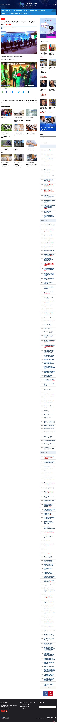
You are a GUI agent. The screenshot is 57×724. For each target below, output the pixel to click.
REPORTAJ (28, 10)
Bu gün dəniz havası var (48, 414)
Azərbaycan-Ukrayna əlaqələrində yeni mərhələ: (49, 621)
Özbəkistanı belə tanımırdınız (49, 346)
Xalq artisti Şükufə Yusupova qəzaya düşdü (49, 341)
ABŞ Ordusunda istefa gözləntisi (48, 418)
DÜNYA (24, 10)
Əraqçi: (49, 492)
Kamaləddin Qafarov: (49, 191)
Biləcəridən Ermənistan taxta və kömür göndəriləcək (49, 372)
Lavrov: (49, 243)
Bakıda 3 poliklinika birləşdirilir (48, 514)
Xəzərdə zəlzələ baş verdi (49, 425)
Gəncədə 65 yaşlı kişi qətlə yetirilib (49, 501)
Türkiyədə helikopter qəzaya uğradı (49, 321)
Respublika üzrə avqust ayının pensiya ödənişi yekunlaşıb (31, 165)
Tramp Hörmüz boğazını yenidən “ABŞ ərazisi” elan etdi (49, 216)
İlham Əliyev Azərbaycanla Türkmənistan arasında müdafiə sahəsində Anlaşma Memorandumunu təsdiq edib (49, 607)
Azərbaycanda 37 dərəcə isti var (49, 397)
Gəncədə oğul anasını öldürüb (48, 569)
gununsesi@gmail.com (25, 706)
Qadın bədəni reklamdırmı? (49, 666)
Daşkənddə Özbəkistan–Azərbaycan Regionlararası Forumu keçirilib (49, 238)
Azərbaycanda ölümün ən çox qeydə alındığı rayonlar (49, 444)
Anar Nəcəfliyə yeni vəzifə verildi (49, 497)
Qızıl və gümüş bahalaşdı (49, 428)
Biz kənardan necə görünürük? (47, 212)
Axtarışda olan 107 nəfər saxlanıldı (48, 283)
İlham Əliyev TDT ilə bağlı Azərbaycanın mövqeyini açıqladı (49, 684)
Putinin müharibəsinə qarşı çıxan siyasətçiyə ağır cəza (49, 234)
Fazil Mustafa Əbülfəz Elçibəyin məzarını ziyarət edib (49, 154)
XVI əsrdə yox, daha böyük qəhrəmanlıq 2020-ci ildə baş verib (49, 601)
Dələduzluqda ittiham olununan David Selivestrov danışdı (43, 92)
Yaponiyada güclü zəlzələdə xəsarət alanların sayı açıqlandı (49, 201)
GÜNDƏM (6, 10)
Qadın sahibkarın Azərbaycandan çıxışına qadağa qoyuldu (48, 259)
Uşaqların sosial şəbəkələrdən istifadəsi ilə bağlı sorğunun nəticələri (49, 654)
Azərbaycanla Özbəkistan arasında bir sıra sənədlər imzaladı (49, 274)
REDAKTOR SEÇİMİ (33, 10)
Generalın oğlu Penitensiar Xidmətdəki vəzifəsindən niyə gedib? (52, 55)
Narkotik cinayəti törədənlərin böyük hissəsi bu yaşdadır (49, 406)
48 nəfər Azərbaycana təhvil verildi (49, 585)
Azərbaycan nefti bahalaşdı (49, 317)
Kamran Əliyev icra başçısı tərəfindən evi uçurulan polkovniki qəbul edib (43, 72)
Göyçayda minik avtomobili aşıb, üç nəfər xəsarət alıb (49, 488)
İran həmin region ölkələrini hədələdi (49, 176)
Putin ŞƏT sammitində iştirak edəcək (49, 549)
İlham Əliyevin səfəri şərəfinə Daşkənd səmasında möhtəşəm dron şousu (49, 207)
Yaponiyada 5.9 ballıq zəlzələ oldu (49, 251)
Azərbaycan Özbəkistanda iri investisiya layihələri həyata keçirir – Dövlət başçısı (49, 670)
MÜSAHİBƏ (40, 10)
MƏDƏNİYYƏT (3, 13)
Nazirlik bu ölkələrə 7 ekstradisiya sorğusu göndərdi (48, 536)
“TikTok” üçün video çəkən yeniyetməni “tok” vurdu (49, 292)
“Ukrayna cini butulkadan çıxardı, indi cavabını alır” (49, 269)
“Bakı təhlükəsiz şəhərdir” (49, 302)
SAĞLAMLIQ (21, 13)
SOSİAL (43, 10)
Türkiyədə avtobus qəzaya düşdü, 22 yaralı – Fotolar (49, 356)
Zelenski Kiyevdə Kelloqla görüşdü (49, 279)
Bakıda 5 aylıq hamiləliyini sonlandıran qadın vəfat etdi (6, 165)
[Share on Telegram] (24, 92)
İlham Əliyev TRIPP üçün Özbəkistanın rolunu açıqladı (49, 659)
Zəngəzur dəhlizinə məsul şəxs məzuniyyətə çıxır (49, 389)
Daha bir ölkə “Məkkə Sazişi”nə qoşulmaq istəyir (49, 363)
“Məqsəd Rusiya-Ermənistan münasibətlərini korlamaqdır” (49, 225)
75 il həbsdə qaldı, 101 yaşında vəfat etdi (48, 437)
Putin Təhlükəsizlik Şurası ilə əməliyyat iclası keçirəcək (49, 635)
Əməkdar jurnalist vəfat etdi (49, 440)
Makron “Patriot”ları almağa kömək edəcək (49, 255)
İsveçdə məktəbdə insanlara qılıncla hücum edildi (49, 510)
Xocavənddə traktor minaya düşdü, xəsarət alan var (6, 151)
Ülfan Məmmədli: (49, 483)
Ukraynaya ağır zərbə (49, 401)
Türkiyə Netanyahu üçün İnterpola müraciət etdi (48, 561)
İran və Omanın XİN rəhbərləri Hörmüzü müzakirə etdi (49, 462)
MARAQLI (29, 13)
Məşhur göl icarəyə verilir (49, 359)
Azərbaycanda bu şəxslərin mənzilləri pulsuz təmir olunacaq (49, 432)
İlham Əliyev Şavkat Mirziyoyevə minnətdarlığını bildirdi (49, 612)
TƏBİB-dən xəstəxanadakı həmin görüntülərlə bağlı (18, 165)
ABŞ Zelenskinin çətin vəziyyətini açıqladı (48, 644)
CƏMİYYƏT (20, 10)
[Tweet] (20, 92)
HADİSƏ (16, 13)
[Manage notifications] (54, 721)
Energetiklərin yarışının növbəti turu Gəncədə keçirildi (19, 120)
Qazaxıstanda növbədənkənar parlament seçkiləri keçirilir (49, 196)
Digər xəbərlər (48, 687)
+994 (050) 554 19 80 (25, 704)
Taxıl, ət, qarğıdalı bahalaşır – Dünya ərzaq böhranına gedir (49, 422)
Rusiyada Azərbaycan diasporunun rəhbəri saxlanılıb (48, 505)
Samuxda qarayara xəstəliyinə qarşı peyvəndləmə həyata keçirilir (49, 527)
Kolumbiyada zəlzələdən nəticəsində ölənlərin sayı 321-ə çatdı (49, 474)
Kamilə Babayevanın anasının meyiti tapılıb (52, 90)
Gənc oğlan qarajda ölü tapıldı (48, 470)
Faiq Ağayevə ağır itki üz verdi (48, 305)
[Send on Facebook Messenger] (14, 92)
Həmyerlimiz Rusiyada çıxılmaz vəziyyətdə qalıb (49, 325)
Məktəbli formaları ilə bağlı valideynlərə (49, 581)
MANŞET (2, 10)
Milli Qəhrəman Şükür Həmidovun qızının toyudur (52, 110)
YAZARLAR (9, 13)
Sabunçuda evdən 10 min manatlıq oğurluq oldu (48, 309)
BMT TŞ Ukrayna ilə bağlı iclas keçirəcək (49, 411)
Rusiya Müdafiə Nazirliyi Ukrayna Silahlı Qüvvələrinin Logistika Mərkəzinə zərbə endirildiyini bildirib (49, 649)
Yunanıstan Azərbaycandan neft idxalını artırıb (49, 518)
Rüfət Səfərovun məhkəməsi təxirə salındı (49, 631)
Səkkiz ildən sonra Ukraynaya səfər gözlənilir (49, 540)
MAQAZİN (25, 13)
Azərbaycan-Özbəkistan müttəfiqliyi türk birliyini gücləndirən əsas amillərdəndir (48, 160)
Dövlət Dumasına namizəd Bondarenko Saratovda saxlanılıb (49, 639)
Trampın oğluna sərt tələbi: (49, 457)
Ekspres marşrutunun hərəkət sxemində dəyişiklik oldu (49, 367)
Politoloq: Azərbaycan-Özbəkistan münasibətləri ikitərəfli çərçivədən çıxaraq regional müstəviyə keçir (49, 590)
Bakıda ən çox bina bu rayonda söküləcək (52, 69)
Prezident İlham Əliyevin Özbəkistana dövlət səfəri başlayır (49, 180)
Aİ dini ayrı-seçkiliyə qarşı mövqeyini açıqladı (49, 380)
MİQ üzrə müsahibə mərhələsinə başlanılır (48, 573)
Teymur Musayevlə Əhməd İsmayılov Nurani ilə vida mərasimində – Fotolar (49, 351)
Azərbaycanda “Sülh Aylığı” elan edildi (49, 663)
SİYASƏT (10, 10)
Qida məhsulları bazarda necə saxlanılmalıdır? (49, 466)
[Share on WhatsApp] (3, 92)
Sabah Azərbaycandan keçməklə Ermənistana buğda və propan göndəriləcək (49, 478)
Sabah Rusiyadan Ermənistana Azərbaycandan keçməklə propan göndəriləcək (49, 171)
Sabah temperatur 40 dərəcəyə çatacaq (48, 376)
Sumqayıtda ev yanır (48, 328)
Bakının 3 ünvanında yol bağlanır (48, 553)
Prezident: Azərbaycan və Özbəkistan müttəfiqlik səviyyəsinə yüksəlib (49, 679)
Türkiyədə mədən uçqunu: (49, 532)
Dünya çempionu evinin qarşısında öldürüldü (48, 332)
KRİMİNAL (13, 13)
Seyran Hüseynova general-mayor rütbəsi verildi (49, 616)
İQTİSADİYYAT (15, 10)
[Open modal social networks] (28, 92)
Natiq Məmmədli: (4, 119)
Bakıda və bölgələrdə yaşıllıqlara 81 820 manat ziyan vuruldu (49, 522)
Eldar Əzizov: (49, 230)
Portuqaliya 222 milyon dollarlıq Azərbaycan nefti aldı (49, 626)
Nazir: (49, 264)
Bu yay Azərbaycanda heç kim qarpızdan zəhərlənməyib (49, 393)
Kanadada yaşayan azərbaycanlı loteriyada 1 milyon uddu (49, 448)
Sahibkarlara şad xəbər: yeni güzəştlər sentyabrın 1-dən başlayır (49, 384)
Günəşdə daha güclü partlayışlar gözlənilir (48, 557)
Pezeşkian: (49, 185)
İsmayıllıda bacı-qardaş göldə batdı (48, 247)
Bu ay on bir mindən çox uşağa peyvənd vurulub (48, 565)
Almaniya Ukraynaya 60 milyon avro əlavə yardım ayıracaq (49, 287)
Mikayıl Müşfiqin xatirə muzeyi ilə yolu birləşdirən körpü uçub (43, 55)
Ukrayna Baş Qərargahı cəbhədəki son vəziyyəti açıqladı (48, 165)
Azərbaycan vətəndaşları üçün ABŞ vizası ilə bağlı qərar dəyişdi (49, 297)
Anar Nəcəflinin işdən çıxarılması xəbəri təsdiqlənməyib (43, 110)
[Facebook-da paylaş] (8, 92)
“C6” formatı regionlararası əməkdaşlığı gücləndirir (49, 675)
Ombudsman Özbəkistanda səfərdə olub (49, 150)
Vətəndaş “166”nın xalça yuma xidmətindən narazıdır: (49, 596)
